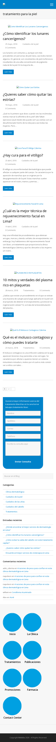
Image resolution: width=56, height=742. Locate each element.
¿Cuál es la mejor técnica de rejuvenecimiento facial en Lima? (25, 216)
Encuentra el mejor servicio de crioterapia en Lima (27, 553)
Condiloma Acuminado (21, 592)
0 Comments (10, 47)
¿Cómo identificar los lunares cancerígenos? (25, 535)
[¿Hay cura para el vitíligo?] (28, 148)
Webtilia (21, 737)
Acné (12, 597)
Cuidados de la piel (30, 44)
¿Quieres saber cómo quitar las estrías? (23, 548)
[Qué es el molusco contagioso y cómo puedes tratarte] (28, 330)
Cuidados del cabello (15, 506)
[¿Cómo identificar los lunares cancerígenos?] (28, 26)
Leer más (8, 72)
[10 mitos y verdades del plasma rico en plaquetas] (28, 273)
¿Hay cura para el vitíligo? (23, 155)
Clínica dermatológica (15, 491)
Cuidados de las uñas (15, 501)
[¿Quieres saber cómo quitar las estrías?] (28, 87)
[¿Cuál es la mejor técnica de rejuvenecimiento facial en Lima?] (28, 204)
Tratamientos (28, 290)
